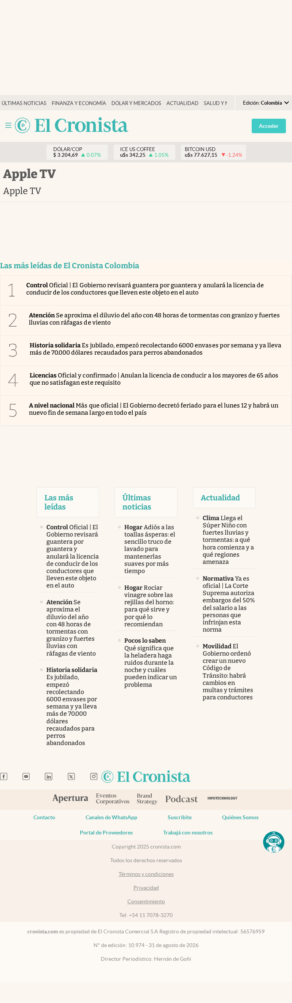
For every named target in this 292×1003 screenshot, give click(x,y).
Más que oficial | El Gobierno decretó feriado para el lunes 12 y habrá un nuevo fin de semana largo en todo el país (153, 409)
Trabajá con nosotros (188, 832)
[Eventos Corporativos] (112, 799)
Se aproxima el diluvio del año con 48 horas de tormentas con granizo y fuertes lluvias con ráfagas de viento (154, 319)
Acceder (269, 126)
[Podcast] (181, 799)
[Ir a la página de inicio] (71, 125)
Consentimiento (146, 901)
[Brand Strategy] (147, 799)
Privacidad (146, 888)
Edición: (262, 103)
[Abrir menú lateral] (8, 125)
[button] (273, 842)
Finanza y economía (79, 103)
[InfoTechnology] (223, 799)
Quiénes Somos (240, 817)
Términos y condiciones (146, 874)
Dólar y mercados (136, 103)
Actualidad (182, 103)
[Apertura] (70, 799)
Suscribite (180, 817)
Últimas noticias (24, 103)
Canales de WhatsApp (111, 817)
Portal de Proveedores (106, 832)
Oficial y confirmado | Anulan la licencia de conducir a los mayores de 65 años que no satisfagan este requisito (154, 379)
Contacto (44, 817)
